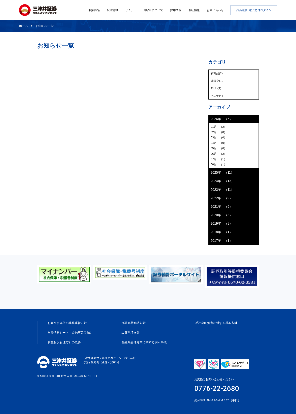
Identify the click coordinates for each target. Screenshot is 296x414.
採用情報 (175, 10)
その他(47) (217, 95)
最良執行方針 (130, 332)
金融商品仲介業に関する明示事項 (144, 342)
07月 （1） (219, 159)
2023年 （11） (222, 189)
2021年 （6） (222, 206)
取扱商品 (94, 10)
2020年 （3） (222, 215)
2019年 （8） (222, 223)
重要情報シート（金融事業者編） (70, 332)
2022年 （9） (222, 198)
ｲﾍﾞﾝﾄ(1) (216, 88)
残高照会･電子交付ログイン (253, 10)
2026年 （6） (222, 119)
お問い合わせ (215, 10)
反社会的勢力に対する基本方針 (216, 323)
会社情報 (194, 10)
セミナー (130, 10)
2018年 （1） (222, 232)
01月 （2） (219, 126)
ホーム (23, 26)
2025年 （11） (222, 172)
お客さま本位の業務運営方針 (67, 323)
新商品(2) (217, 73)
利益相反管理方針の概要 (64, 342)
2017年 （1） (222, 240)
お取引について (153, 10)
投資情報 (112, 10)
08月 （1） (219, 164)
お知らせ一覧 (45, 26)
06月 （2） (219, 153)
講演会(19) (217, 80)
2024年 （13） (222, 181)
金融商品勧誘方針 (133, 323)
